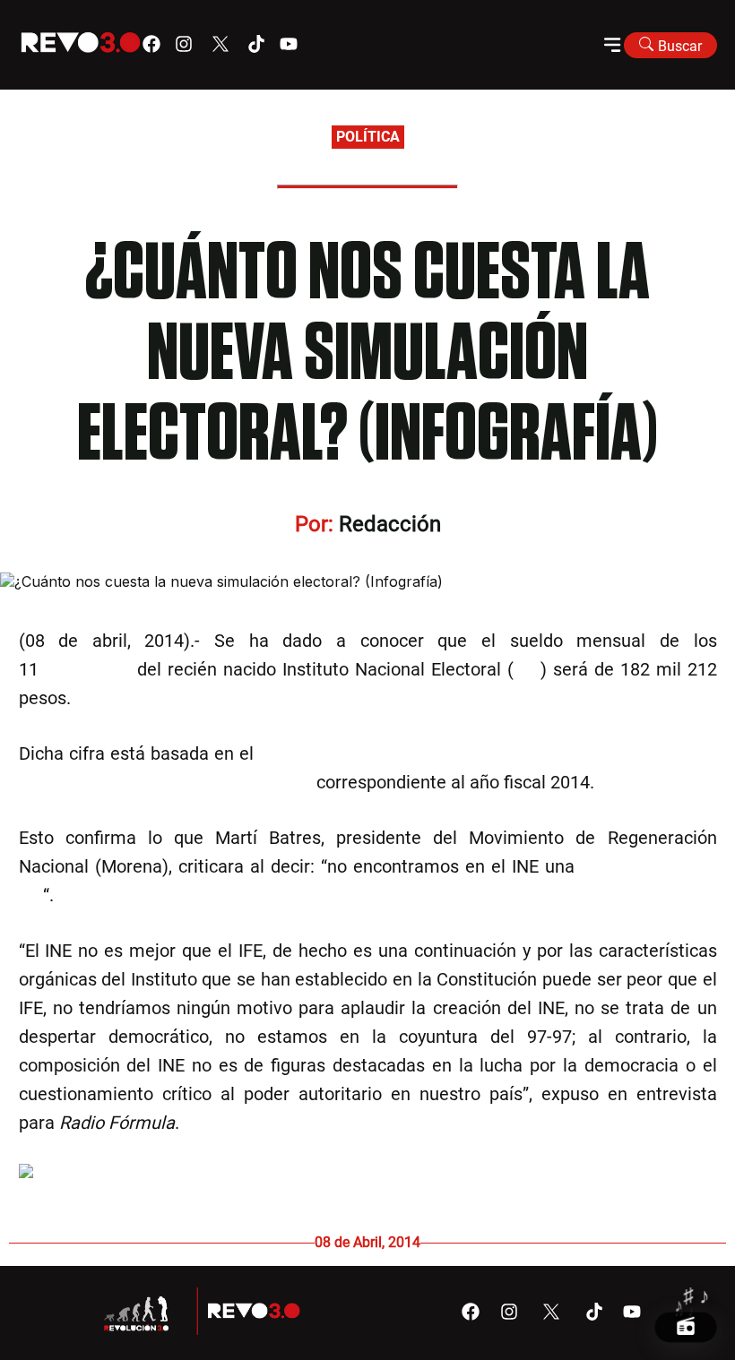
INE (527, 669)
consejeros (87, 669)
